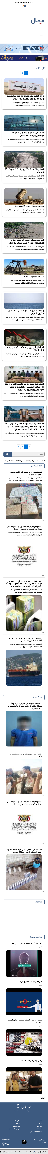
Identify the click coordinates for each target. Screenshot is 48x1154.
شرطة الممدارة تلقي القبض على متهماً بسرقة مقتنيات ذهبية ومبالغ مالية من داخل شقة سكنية (24, 706)
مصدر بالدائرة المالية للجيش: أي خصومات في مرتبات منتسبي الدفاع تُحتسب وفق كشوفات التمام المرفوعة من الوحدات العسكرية (24, 583)
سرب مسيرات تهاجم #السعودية (29, 206)
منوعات (39, 1129)
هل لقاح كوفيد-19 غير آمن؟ (31, 982)
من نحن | (30, 2)
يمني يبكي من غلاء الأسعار (31, 1061)
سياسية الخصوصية (14, 1129)
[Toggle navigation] (41, 35)
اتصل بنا (17, 2)
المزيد (43, 1098)
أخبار (40, 1123)
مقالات (39, 1126)
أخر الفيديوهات (36, 937)
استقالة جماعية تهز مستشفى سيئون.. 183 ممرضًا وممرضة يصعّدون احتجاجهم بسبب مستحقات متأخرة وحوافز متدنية (24, 427)
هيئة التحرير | (23, 2)
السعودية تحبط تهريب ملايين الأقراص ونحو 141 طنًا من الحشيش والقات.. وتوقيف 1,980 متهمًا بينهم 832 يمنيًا (24, 387)
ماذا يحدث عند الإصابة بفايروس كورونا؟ (26, 944)
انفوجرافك (16, 1126)
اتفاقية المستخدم (36, 1131)
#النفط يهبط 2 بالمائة (34, 277)
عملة (40, 1121)
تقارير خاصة (16, 1121)
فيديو (18, 1123)
